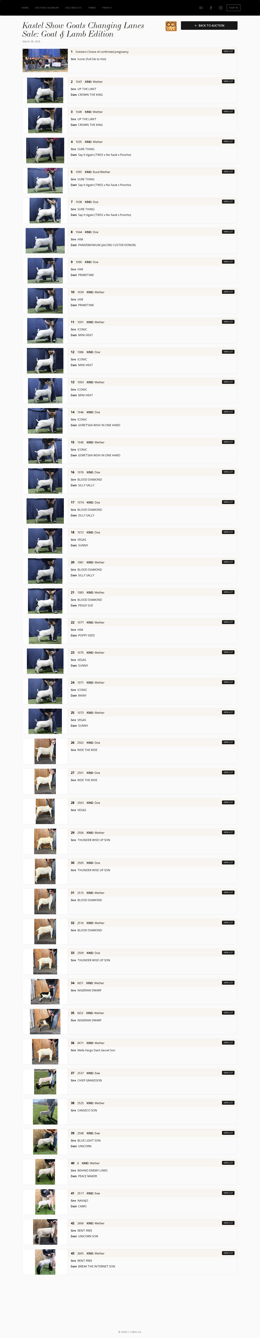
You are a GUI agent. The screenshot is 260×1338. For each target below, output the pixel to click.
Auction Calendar (47, 7)
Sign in (233, 7)
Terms (92, 7)
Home (25, 7)
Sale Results (73, 7)
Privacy (107, 7)
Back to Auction (211, 25)
